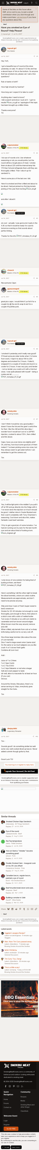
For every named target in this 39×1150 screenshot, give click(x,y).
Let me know (22, 17)
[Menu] (3, 3)
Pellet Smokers (16, 843)
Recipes (23, 1097)
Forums (6, 1103)
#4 (37, 278)
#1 (37, 56)
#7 (37, 419)
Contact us (7, 1107)
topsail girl (6, 34)
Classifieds (24, 1111)
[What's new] (31, 3)
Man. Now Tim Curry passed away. (18, 942)
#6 (37, 349)
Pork (13, 856)
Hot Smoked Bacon (18, 880)
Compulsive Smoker (13, 868)
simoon (8, 856)
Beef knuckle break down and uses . (20, 888)
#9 (37, 575)
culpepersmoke (11, 834)
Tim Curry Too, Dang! (13, 959)
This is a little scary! (12, 967)
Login (6, 1121)
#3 (37, 218)
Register (7, 1125)
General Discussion (11, 955)
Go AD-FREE (11, 1129)
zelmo (8, 843)
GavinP (8, 900)
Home (6, 1099)
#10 (37, 736)
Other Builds (16, 900)
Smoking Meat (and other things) (27, 1106)
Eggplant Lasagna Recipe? (15, 933)
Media (23, 1101)
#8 (37, 500)
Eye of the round (12, 831)
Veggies (8, 938)
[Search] (36, 3)
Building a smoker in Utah (15, 897)
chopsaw (9, 890)
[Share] (34, 56)
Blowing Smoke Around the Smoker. (17, 946)
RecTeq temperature (14, 841)
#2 (37, 153)
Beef (20, 834)
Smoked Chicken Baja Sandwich (18, 821)
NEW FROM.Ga (11, 950)
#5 (37, 297)
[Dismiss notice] (36, 9)
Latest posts (6, 929)
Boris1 (8, 880)
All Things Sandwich (22, 824)
